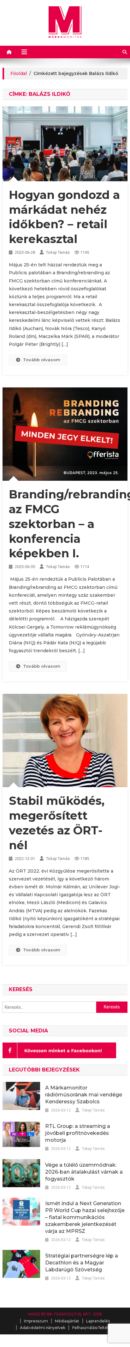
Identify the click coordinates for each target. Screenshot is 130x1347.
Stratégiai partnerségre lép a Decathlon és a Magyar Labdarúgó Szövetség (81, 1263)
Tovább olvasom (41, 359)
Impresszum (36, 1321)
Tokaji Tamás (58, 252)
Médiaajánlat (67, 1321)
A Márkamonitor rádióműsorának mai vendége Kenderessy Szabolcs (83, 1095)
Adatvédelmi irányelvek (42, 1327)
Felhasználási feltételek (94, 1327)
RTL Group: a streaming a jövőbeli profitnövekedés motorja (77, 1133)
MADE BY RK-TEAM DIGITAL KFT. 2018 (65, 1314)
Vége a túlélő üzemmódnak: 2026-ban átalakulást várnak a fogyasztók (84, 1172)
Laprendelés (98, 1321)
